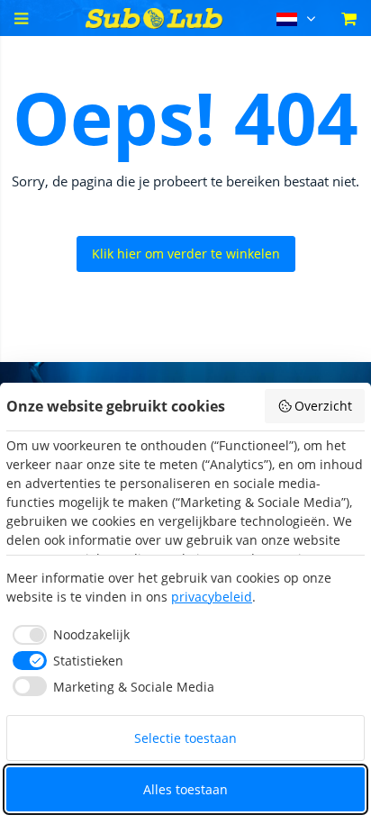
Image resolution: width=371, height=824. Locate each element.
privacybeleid (211, 596)
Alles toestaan (185, 789)
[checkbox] (68, 635)
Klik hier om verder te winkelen (186, 253)
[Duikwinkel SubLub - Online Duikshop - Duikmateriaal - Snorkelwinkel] (154, 23)
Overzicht (323, 405)
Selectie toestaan (185, 738)
